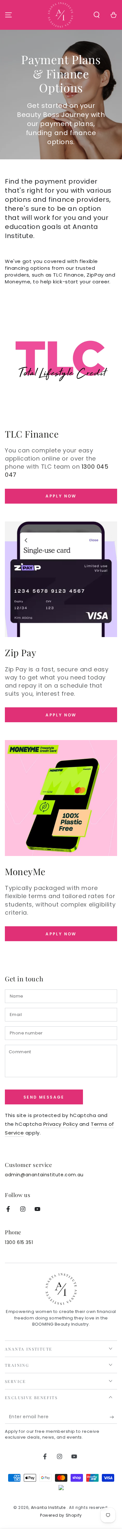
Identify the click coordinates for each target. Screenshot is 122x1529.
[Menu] (8, 14)
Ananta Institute (49, 1507)
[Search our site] (96, 14)
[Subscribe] (113, 1417)
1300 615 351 (19, 1242)
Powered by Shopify (61, 1515)
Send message (43, 1097)
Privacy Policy (60, 1124)
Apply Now (61, 496)
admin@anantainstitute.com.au (44, 1174)
